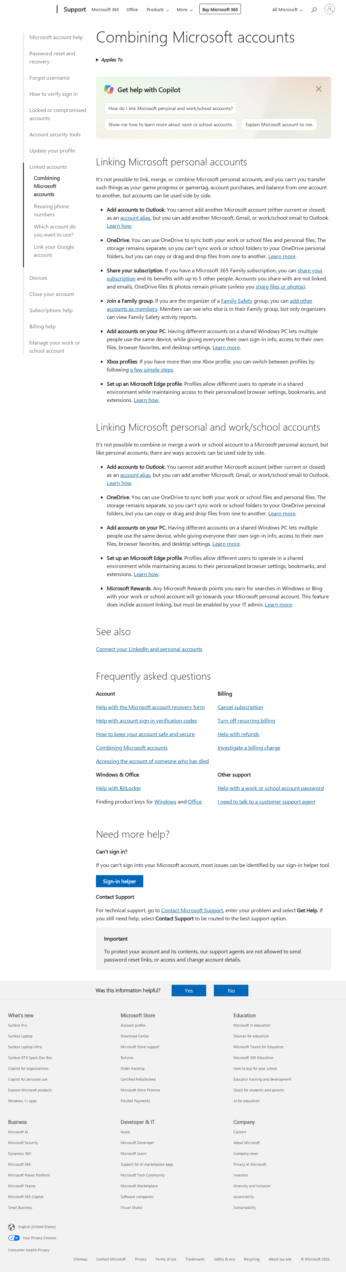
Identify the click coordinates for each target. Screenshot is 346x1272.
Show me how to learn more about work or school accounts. (170, 124)
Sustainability (244, 1207)
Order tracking (132, 1068)
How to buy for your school (255, 1068)
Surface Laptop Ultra (25, 1046)
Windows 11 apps (22, 1100)
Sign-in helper (119, 881)
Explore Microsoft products (30, 1089)
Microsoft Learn (133, 1153)
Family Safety (236, 300)
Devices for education (251, 1035)
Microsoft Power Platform (29, 1175)
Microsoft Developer (137, 1142)
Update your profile (52, 150)
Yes (189, 990)
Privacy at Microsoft (249, 1164)
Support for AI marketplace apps (147, 1164)
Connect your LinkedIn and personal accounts (149, 648)
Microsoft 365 (105, 9)
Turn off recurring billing (246, 720)
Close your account (51, 293)
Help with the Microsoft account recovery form (150, 706)
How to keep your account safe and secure (145, 733)
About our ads (280, 1259)
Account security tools (55, 134)
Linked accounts (48, 166)
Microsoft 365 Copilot (26, 1196)
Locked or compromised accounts (57, 113)
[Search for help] (313, 8)
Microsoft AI (18, 1131)
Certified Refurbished (138, 1079)
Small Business (20, 1207)
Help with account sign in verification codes (146, 720)
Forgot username (49, 77)
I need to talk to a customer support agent (266, 801)
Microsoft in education (251, 1025)
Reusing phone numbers (51, 210)
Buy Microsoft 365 (220, 9)
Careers (239, 1131)
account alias (135, 217)
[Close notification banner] (319, 89)
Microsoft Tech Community (143, 1175)
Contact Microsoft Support (192, 910)
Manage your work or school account (54, 346)
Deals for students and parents (258, 1089)
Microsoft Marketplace (139, 1185)
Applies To (111, 59)
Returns (127, 1057)
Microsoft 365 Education (253, 1057)
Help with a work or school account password (271, 787)
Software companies (137, 1196)
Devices (38, 277)
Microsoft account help (56, 36)
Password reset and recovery (52, 57)
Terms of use (165, 1259)
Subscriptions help (51, 310)
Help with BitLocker (118, 787)
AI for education (246, 1100)
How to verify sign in (53, 93)
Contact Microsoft (111, 1259)
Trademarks (195, 1259)
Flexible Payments (135, 1100)
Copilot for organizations (28, 1068)
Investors (240, 1175)
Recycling (252, 1259)
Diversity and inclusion (252, 1185)
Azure (125, 1131)
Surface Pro (17, 1025)
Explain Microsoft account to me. (279, 124)
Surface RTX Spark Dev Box (30, 1057)
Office (132, 9)
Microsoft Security (23, 1142)
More (182, 9)
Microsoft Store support (140, 1046)
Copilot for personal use (27, 1079)
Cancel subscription (240, 706)
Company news (245, 1153)
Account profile (133, 1025)
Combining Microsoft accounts (47, 185)
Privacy (140, 1259)
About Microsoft (246, 1142)
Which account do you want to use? (55, 230)
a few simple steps (151, 369)
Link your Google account (54, 250)
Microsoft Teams (21, 1185)
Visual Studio (131, 1207)
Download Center (135, 1035)
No (231, 990)
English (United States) (37, 1226)
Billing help (42, 326)
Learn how (119, 225)
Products (155, 9)
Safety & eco (224, 1259)
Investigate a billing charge (249, 747)
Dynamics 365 (19, 1153)
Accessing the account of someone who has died (152, 760)
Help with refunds (238, 733)
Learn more (281, 256)
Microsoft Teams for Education (258, 1046)
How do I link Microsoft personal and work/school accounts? (170, 108)
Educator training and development (262, 1079)
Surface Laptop (20, 1035)
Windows (165, 801)
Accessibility (243, 1196)
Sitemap (80, 1259)
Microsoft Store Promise (140, 1089)
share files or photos (279, 286)
